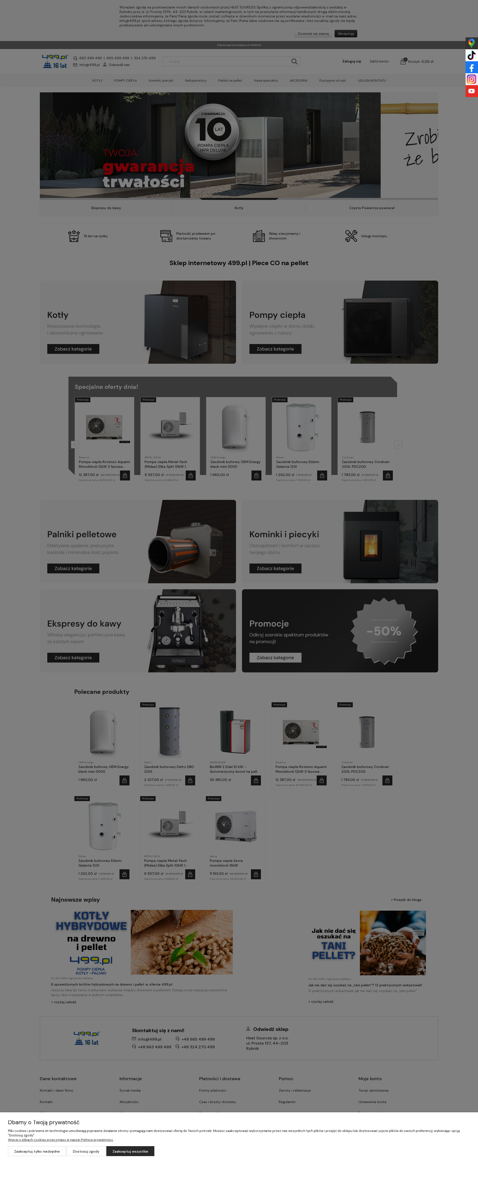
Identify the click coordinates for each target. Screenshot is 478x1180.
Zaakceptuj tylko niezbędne (37, 1151)
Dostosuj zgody (86, 1151)
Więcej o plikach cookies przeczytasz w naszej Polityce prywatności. (61, 1140)
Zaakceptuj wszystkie (130, 1151)
